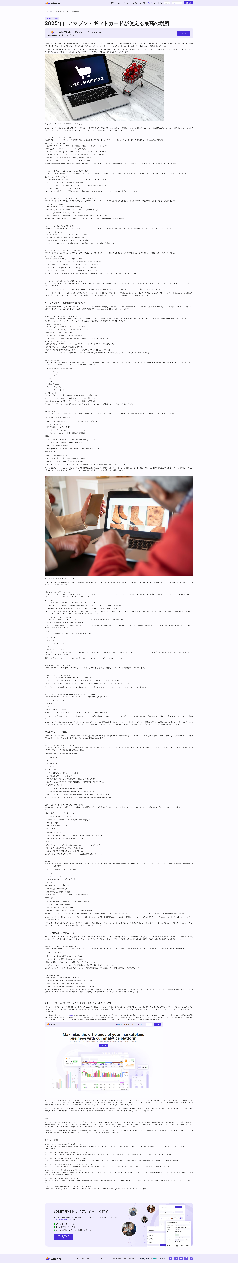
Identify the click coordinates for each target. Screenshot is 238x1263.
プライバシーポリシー (118, 1258)
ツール (82, 1258)
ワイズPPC (69, 1015)
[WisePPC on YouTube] (181, 1258)
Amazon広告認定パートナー (63, 1219)
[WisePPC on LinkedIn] (176, 1258)
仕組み (135, 3)
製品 (112, 3)
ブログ (149, 3)
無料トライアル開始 (63, 1237)
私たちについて (92, 1258)
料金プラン (127, 3)
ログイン (176, 3)
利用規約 (131, 1258)
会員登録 (188, 3)
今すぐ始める (158, 3)
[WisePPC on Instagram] (186, 1258)
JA (168, 3)
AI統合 (120, 3)
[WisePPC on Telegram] (191, 1258)
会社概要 (142, 3)
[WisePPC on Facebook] (170, 1258)
